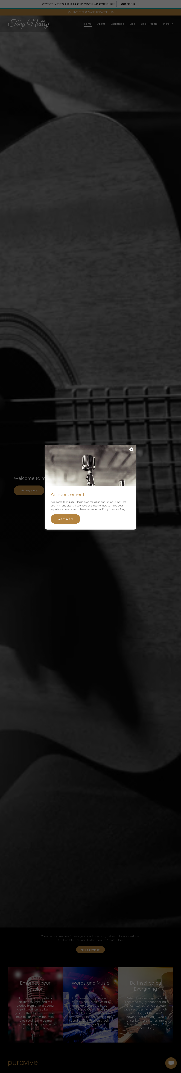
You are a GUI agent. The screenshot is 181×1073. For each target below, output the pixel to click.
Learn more (65, 519)
